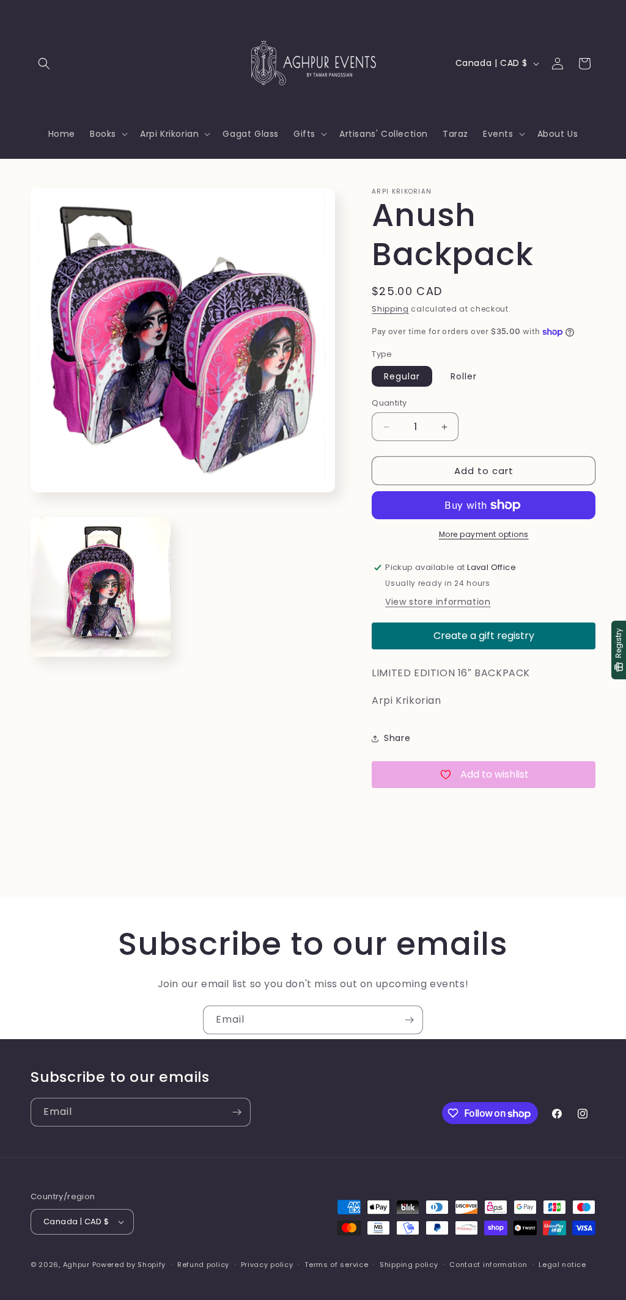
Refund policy (203, 1264)
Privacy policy (267, 1264)
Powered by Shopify (129, 1264)
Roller (464, 376)
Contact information (488, 1264)
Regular (402, 376)
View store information (437, 602)
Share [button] (397, 738)
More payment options (484, 534)
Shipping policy (409, 1264)
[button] (44, 63)
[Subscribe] (409, 1020)
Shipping (390, 309)
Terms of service (336, 1264)
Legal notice (562, 1264)
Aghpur (76, 1264)
